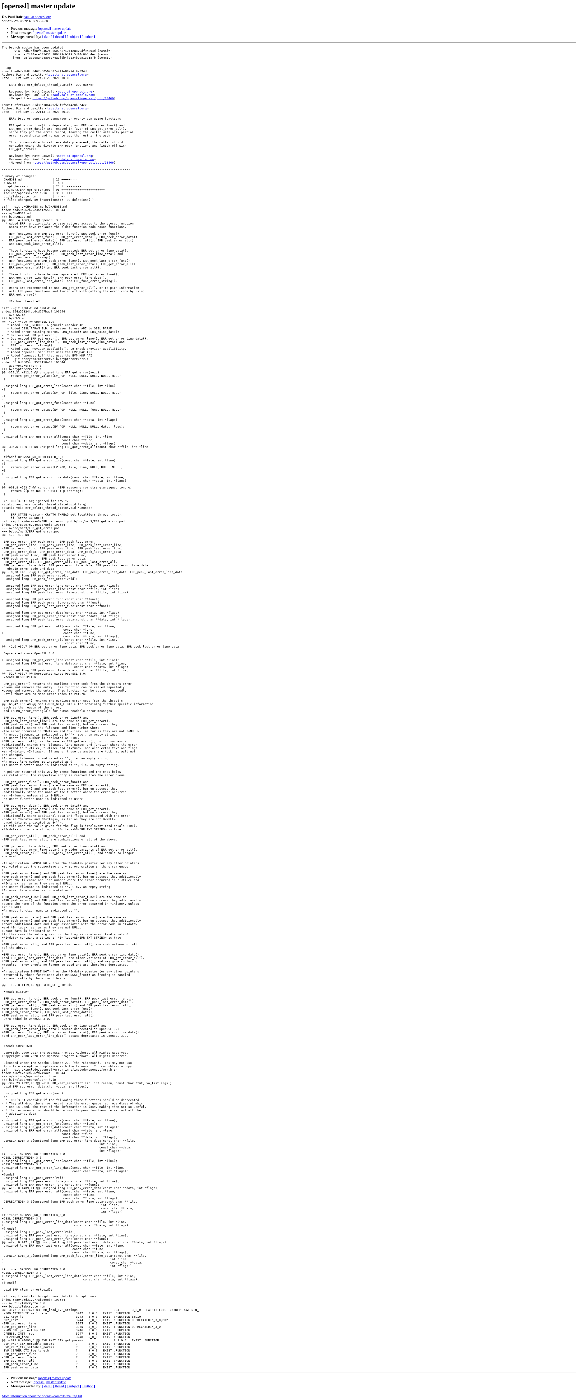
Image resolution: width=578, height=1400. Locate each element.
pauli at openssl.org (37, 17)
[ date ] (47, 37)
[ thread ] (59, 37)
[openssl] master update (54, 28)
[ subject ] (74, 37)
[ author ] (88, 37)
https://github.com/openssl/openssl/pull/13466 (73, 98)
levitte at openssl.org (67, 74)
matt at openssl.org (75, 91)
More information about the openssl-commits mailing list (42, 1396)
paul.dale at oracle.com (73, 95)
